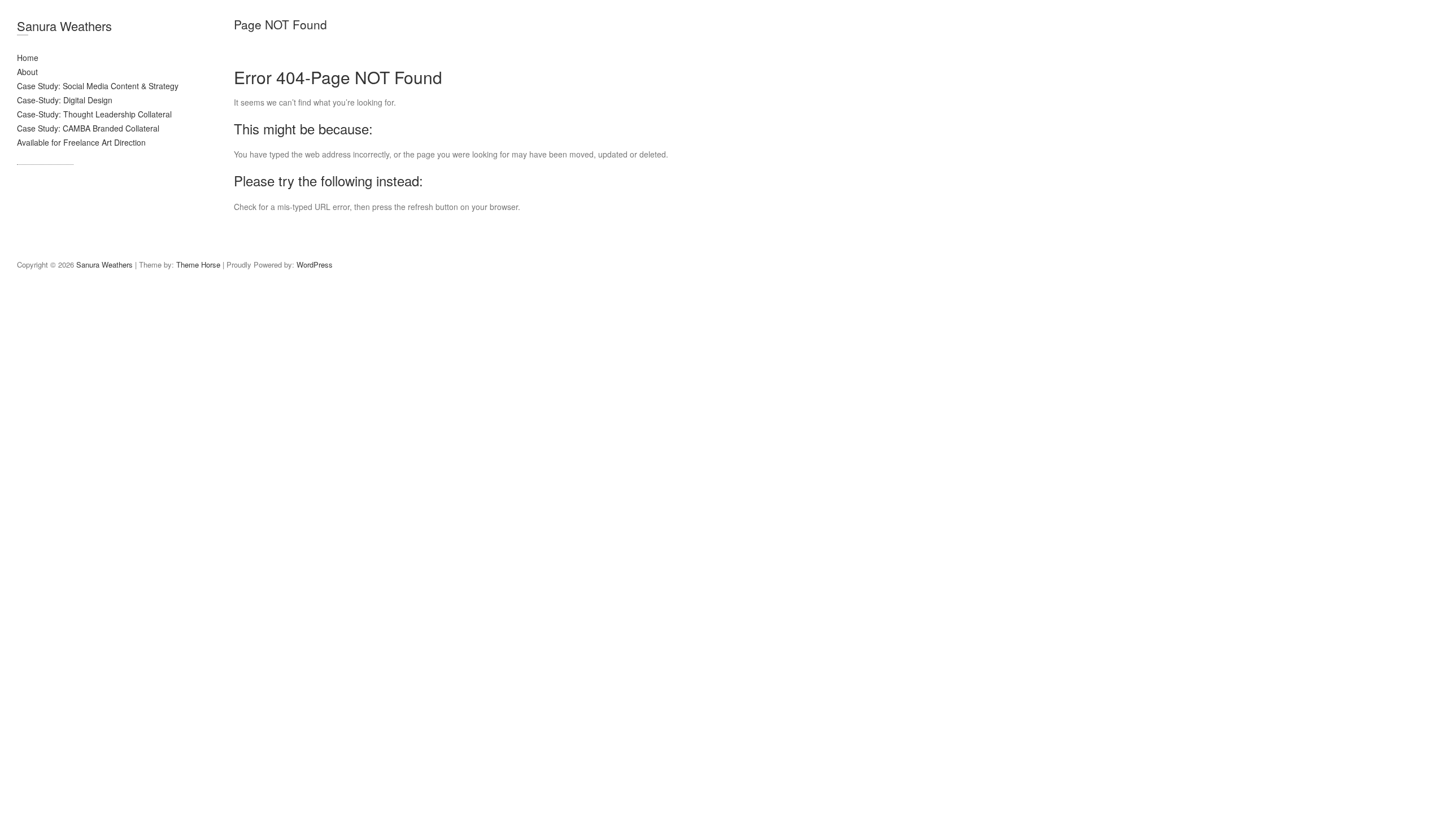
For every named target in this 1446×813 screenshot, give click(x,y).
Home (27, 57)
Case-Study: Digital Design (64, 100)
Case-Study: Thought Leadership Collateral (94, 114)
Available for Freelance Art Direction (81, 142)
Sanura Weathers (64, 25)
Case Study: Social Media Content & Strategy (97, 85)
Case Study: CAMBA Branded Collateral (88, 128)
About (27, 71)
